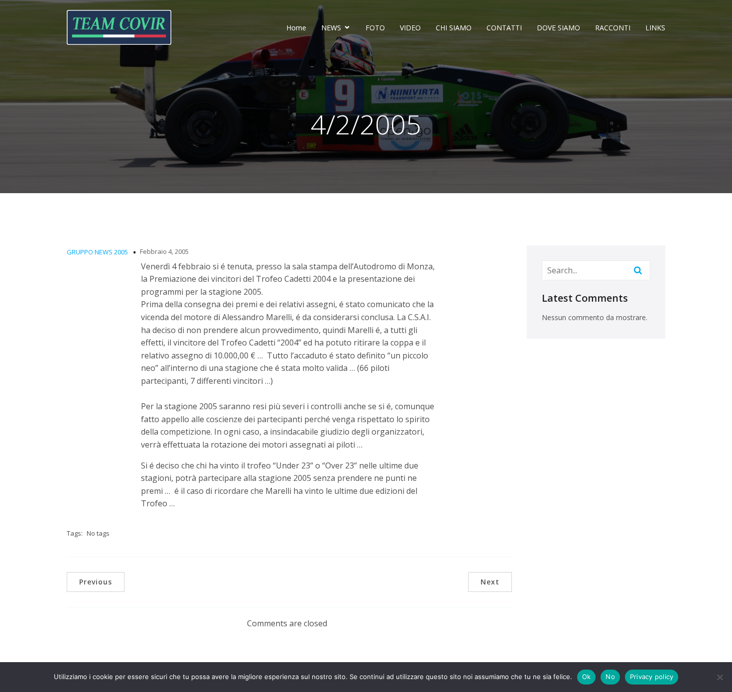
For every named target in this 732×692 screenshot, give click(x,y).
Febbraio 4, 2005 (164, 251)
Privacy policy (652, 677)
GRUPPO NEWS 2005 (97, 251)
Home (296, 27)
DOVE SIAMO (558, 27)
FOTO (375, 27)
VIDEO (410, 27)
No (610, 677)
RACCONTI (612, 27)
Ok (586, 677)
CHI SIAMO (454, 27)
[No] (720, 677)
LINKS (655, 27)
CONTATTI (504, 27)
